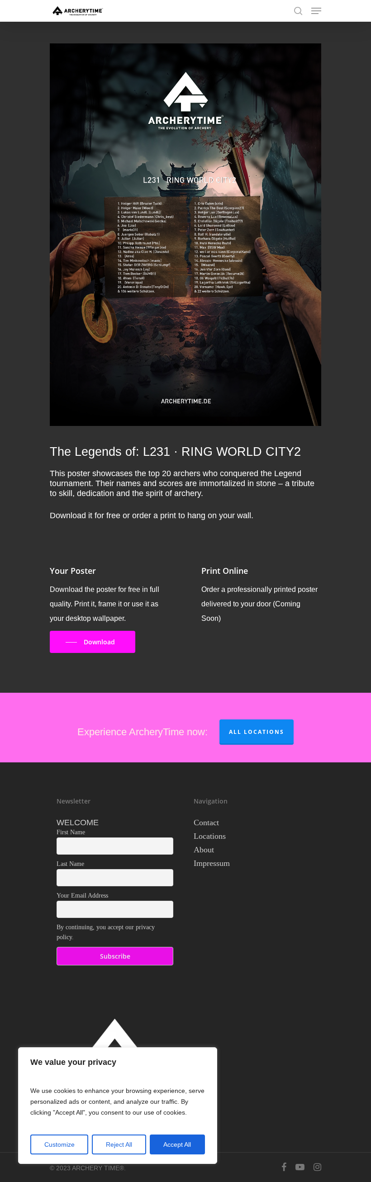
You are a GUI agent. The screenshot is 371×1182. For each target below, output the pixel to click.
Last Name (70, 863)
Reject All (119, 1144)
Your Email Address (82, 895)
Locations (210, 836)
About (204, 849)
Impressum (212, 863)
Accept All (177, 1144)
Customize (59, 1144)
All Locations (256, 732)
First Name (71, 832)
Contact (206, 822)
